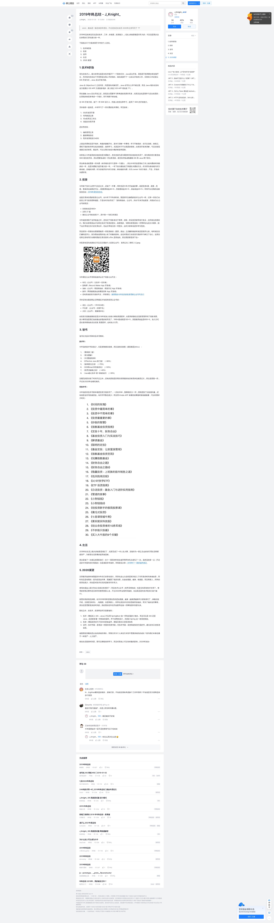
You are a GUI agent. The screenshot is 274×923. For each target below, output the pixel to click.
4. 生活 (170, 53)
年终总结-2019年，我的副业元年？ (93, 881)
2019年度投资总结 (95, 192)
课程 (89, 3)
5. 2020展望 (172, 57)
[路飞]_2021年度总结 (87, 823)
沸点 (83, 3)
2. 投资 (170, 45)
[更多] (269, 918)
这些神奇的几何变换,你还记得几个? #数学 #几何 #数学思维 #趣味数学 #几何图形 (138, 898)
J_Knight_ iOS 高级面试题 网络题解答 (93, 831)
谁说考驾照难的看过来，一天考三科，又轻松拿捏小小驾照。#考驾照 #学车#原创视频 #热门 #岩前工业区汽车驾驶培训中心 (111, 896)
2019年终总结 (84, 764)
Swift (158, 775)
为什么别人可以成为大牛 (88, 839)
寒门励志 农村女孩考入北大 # (84, 894)
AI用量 (101, 3)
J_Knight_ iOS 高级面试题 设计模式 (93, 798)
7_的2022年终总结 (86, 781)
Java (152, 884)
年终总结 (157, 767)
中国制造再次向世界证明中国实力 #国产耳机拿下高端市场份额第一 (133, 900)
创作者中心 (193, 3)
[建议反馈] (269, 913)
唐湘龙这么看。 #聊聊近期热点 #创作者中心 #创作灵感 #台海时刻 (95, 898)
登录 (206, 3)
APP (94, 3)
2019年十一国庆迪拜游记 (137, 563)
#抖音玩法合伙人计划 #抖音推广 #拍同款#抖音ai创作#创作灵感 (94, 900)
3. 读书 (170, 49)
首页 (78, 3)
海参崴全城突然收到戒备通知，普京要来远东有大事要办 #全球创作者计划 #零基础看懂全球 (102, 909)
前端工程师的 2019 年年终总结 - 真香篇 (94, 814)
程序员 (158, 792)
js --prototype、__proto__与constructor (95, 873)
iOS (154, 775)
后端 (158, 784)
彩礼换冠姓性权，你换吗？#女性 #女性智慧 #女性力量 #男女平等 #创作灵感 (98, 907)
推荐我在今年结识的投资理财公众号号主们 (128, 294)
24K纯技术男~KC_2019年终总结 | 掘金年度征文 (98, 789)
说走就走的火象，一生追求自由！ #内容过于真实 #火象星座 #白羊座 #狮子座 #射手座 (101, 911)
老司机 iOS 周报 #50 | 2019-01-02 (93, 773)
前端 (158, 826)
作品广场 (109, 3)
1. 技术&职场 (172, 41)
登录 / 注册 (117, 674)
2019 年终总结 (85, 806)
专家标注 (117, 3)
